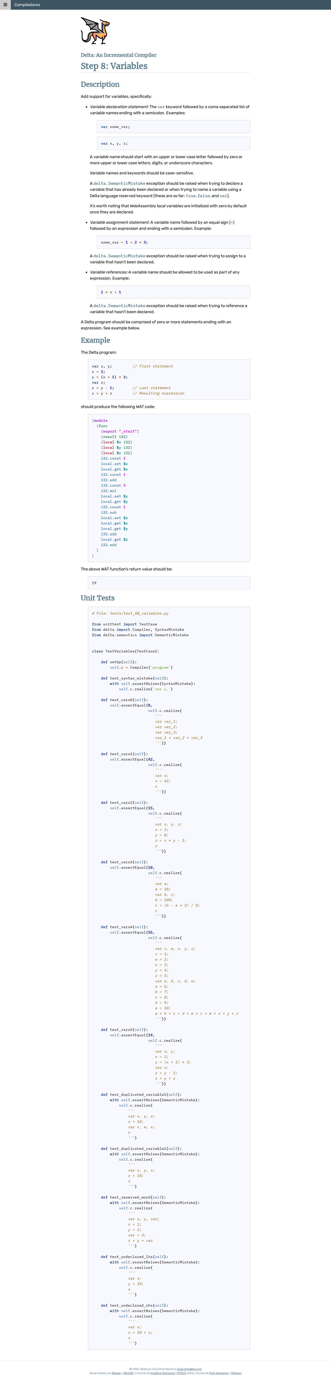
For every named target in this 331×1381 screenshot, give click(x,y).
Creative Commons (162, 1373)
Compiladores (27, 4)
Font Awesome (218, 1373)
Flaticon (236, 1373)
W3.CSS (128, 1373)
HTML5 (181, 1373)
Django (116, 1373)
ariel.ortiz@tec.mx (189, 1369)
